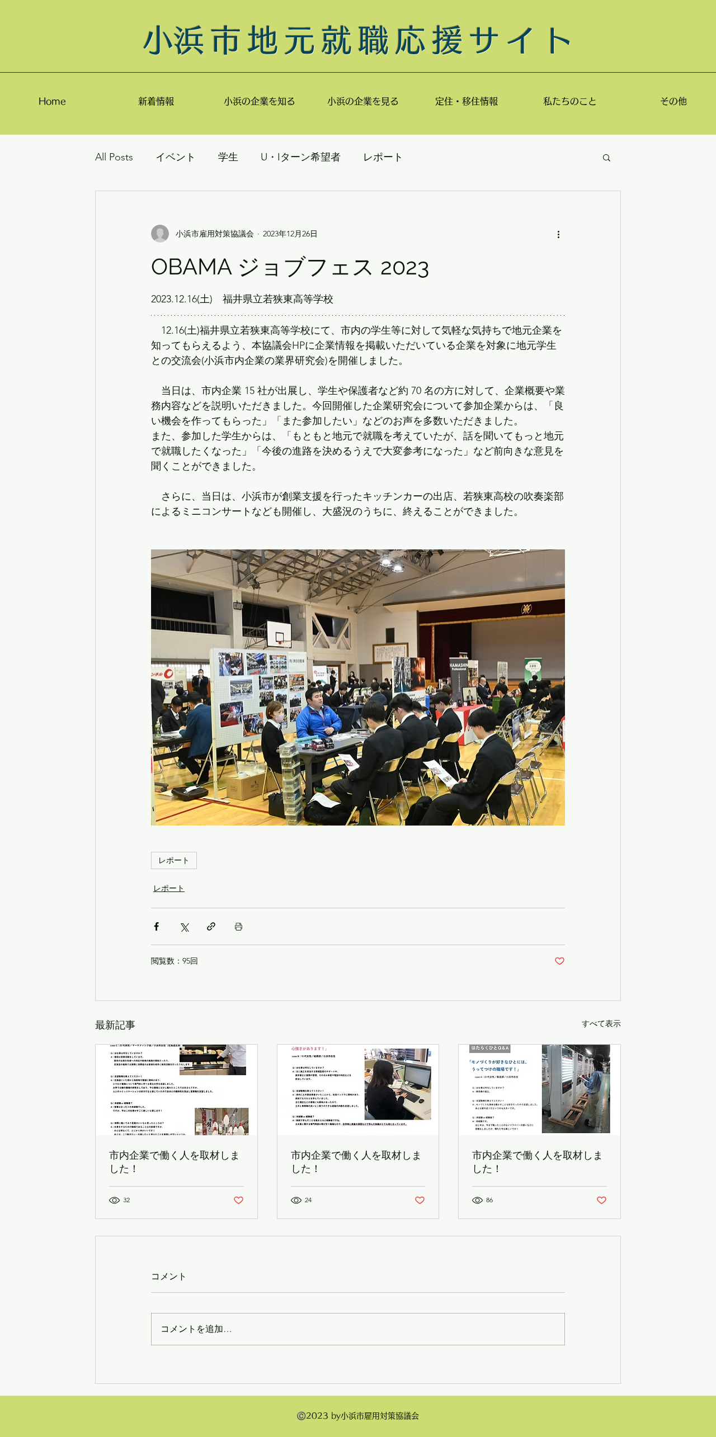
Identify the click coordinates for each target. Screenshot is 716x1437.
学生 (228, 157)
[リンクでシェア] (211, 926)
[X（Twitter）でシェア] (183, 926)
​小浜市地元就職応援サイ (343, 40)
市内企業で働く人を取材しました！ (174, 1161)
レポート (383, 157)
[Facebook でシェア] (156, 926)
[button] (606, 157)
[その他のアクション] (558, 233)
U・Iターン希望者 (301, 157)
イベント (176, 157)
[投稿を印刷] (238, 926)
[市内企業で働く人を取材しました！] (176, 1090)
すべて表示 (601, 1023)
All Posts (114, 157)
